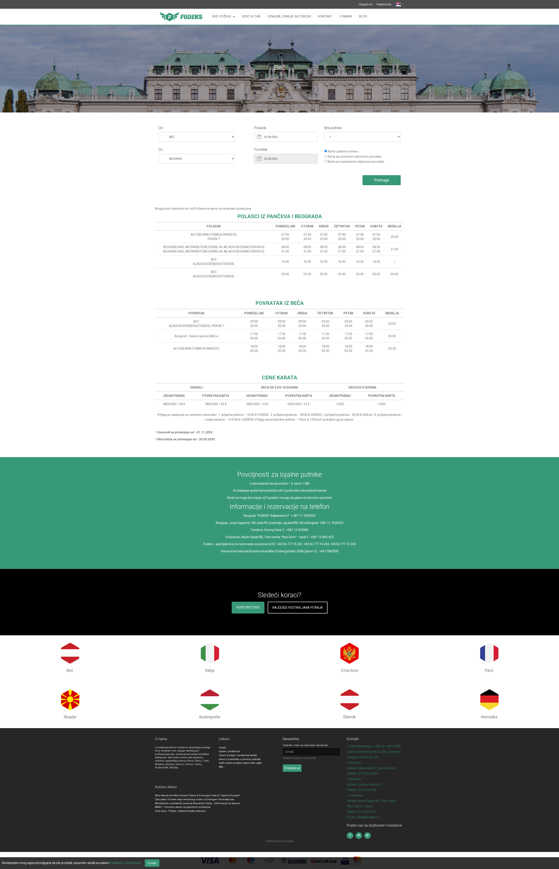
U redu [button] (152, 863)
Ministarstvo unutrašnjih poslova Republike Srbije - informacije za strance (197, 803)
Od (160, 128)
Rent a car (251, 16)
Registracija (384, 4)
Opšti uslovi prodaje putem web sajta (240, 763)
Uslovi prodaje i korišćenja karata (238, 755)
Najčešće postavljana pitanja (298, 607)
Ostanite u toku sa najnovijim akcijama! (305, 745)
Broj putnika (333, 128)
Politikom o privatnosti (125, 863)
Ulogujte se (365, 4)
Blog (363, 16)
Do (160, 149)
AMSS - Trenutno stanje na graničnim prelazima (182, 807)
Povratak (260, 149)
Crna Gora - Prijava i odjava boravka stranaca (180, 811)
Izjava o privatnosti (229, 751)
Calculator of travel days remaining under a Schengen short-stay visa (194, 799)
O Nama (346, 16)
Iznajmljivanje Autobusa (289, 16)
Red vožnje (221, 16)
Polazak (260, 128)
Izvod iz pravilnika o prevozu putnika (240, 759)
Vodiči (222, 747)
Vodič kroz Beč (248, 607)
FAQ (221, 766)
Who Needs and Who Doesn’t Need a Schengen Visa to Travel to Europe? (197, 795)
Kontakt (325, 16)
